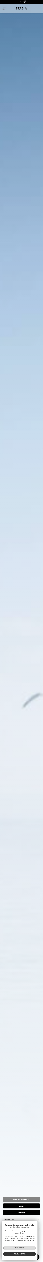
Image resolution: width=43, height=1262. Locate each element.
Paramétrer (19, 1248)
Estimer (21, 1213)
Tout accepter (19, 1254)
